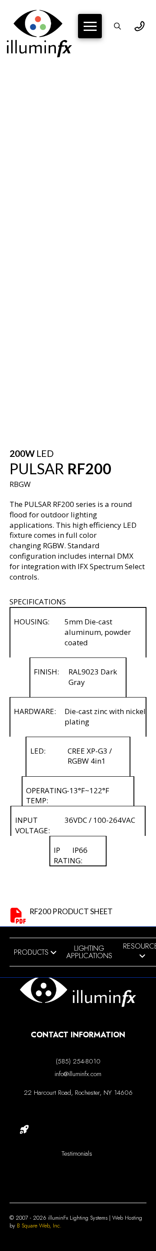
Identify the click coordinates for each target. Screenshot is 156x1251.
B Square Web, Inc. (39, 1225)
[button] (90, 26)
